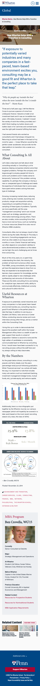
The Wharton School (22, 502)
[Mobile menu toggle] (37, 3)
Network (18, 499)
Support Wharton (20, 669)
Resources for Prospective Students (18, 598)
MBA (11, 499)
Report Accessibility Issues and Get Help (20, 680)
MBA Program (14, 517)
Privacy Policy (24, 678)
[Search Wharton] (33, 3)
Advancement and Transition (15, 492)
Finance (5, 499)
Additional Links (19, 656)
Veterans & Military (10, 506)
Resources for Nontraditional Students (19, 603)
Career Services (8, 495)
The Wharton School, (16, 675)
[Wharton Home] (8, 3)
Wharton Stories (7, 19)
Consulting (27, 495)
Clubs (18, 495)
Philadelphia (7, 502)
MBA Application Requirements (17, 608)
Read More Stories (29, 623)
